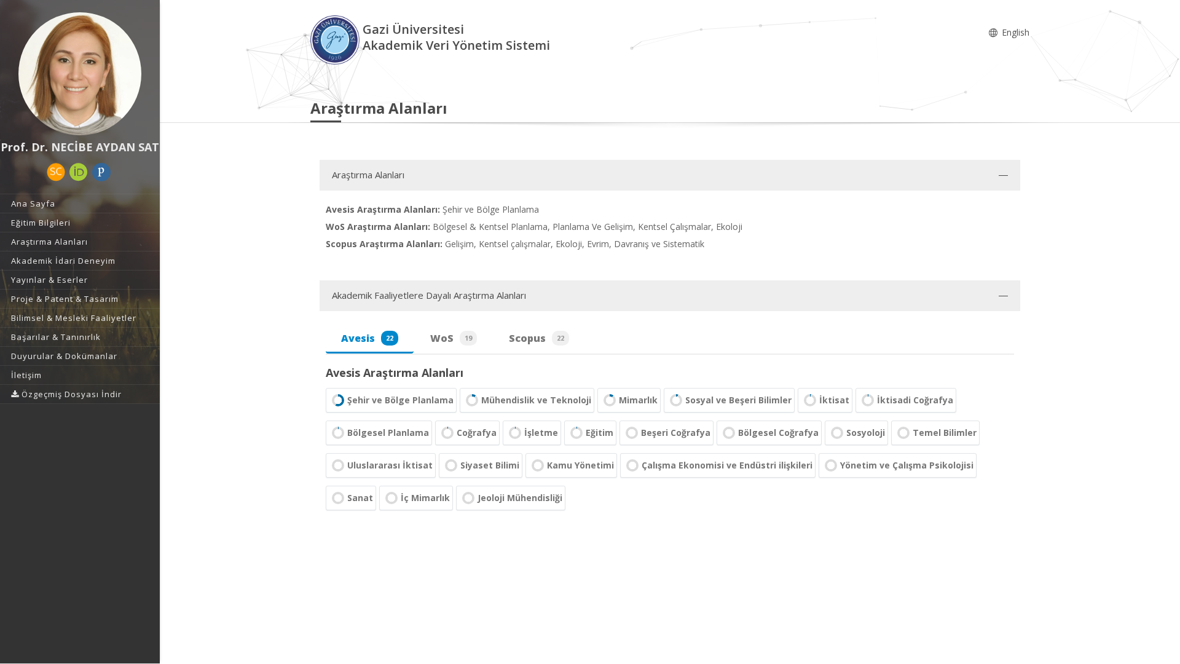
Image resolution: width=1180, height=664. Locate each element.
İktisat (834, 400)
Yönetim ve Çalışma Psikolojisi (907, 465)
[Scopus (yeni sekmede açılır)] (56, 172)
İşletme (541, 432)
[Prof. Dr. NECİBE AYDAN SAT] (80, 73)
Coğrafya (477, 432)
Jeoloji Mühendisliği (520, 498)
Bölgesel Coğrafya (778, 432)
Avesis (367, 338)
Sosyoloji (865, 432)
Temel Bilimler (945, 432)
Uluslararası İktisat (390, 465)
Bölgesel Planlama (388, 432)
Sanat (360, 498)
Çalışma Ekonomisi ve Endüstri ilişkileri (727, 465)
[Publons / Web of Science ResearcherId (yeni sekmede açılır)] (101, 172)
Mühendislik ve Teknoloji (536, 400)
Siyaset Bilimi (489, 465)
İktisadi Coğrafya (915, 400)
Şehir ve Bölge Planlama (400, 400)
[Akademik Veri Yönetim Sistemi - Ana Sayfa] (336, 39)
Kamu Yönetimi (580, 465)
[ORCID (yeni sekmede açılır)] (78, 172)
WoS (451, 338)
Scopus (536, 338)
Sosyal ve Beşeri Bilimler (738, 400)
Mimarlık (638, 400)
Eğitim (599, 432)
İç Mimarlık (425, 498)
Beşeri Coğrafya (675, 432)
